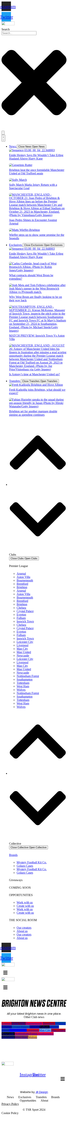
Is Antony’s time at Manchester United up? (34, 374)
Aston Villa (23, 577)
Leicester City (25, 641)
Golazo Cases (25, 865)
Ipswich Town (25, 621)
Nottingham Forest (28, 676)
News (10, 1097)
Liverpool (22, 645)
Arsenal (21, 573)
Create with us (25, 905)
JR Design (42, 1092)
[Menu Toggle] (3, 138)
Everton (21, 614)
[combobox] (19, 33)
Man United (24, 652)
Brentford (22, 583)
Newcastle (23, 655)
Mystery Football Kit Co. (32, 862)
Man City (22, 648)
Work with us (25, 902)
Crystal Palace (25, 611)
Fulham (21, 618)
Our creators (24, 927)
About (44, 1100)
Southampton (24, 679)
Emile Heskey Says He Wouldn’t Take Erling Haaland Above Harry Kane (36, 157)
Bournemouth (25, 580)
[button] (62, 1079)
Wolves (21, 689)
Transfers (41, 1097)
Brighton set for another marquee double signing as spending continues (33, 413)
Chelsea (21, 607)
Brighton (22, 587)
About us (22, 931)
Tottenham (23, 682)
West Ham (23, 686)
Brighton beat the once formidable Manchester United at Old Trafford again (36, 171)
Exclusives (24, 1097)
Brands (13, 855)
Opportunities (28, 1100)
